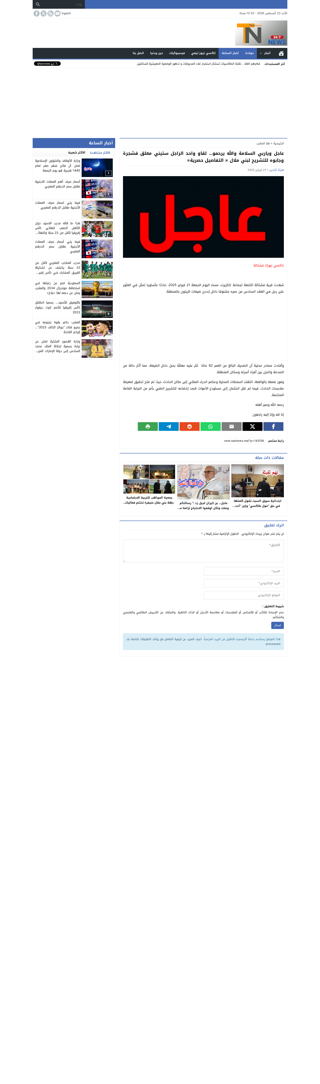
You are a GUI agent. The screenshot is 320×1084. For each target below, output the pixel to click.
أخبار (267, 53)
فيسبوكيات (177, 53)
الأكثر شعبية (76, 152)
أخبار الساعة (230, 53)
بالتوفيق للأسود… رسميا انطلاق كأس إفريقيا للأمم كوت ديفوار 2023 (57, 307)
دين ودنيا (156, 53)
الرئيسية (281, 53)
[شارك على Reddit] (190, 426)
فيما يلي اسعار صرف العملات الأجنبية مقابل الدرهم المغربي (57, 205)
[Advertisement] (160, 102)
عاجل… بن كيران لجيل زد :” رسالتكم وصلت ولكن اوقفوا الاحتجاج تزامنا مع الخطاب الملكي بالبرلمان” (203, 508)
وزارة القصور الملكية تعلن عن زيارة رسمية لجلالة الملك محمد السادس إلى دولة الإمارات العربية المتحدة (57, 349)
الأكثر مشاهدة (100, 152)
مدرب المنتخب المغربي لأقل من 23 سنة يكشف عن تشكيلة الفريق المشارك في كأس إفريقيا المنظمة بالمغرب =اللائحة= (57, 270)
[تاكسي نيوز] (160, 33)
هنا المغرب (263, 143)
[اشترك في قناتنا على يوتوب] (57, 13)
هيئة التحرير (276, 170)
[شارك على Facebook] (273, 426)
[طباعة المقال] (148, 426)
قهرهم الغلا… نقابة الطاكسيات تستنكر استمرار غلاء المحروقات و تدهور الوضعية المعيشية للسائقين (198, 63)
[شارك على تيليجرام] (169, 426)
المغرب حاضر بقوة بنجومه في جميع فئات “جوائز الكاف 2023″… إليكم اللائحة (57, 327)
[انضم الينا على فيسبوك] (36, 13)
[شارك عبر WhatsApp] (210, 426)
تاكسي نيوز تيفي (203, 53)
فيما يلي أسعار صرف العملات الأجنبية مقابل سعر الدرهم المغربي (57, 247)
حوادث (249, 53)
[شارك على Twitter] (252, 426)
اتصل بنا (138, 53)
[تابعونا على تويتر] (43, 13)
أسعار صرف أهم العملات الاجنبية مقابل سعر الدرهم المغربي (57, 184)
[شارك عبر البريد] (232, 426)
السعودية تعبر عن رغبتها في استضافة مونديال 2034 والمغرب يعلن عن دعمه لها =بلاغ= (57, 288)
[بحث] (38, 4)
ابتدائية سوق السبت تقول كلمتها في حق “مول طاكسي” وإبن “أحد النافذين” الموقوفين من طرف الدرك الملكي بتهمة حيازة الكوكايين (257, 508)
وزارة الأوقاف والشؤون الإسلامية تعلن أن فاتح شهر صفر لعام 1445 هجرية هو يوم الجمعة (57, 166)
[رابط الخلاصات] (50, 13)
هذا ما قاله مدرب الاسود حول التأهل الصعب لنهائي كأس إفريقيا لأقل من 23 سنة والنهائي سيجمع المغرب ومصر (57, 230)
